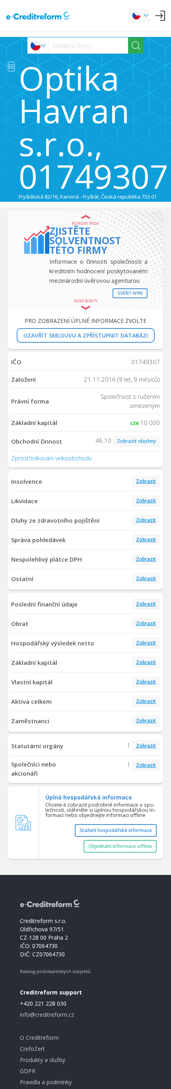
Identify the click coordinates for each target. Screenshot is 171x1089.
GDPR (27, 1071)
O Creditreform (39, 1037)
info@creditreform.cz (47, 1014)
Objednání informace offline (120, 846)
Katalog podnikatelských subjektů (55, 971)
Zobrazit (146, 481)
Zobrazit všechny (136, 441)
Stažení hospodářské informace (116, 830)
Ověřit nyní (130, 293)
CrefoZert (32, 1048)
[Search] (136, 45)
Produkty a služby (42, 1060)
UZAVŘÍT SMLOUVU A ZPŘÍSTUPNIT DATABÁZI (85, 335)
